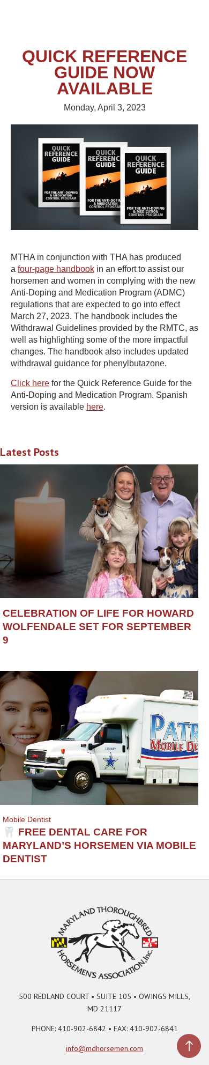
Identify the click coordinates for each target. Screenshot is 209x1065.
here (94, 406)
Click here (30, 383)
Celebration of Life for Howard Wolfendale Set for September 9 (98, 627)
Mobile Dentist (27, 820)
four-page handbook (56, 268)
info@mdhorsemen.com (104, 1048)
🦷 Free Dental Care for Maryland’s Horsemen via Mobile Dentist (99, 845)
